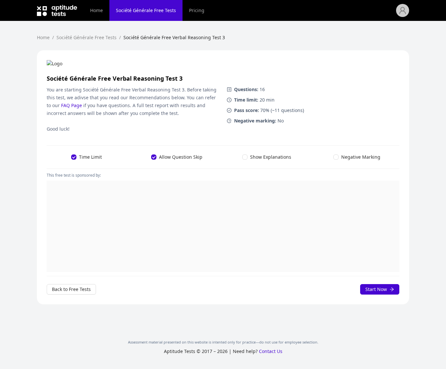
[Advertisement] (223, 226)
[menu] (240, 10)
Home (96, 10)
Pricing (196, 10)
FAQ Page (71, 105)
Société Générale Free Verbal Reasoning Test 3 (174, 37)
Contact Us (270, 351)
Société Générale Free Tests (146, 10)
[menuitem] (96, 10)
